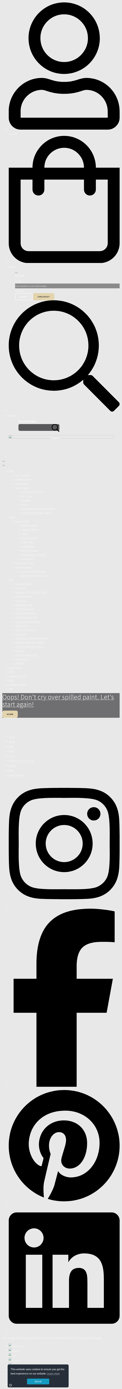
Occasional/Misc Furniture (33, 555)
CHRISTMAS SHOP (23, 596)
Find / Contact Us (23, 475)
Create (98, 1338)
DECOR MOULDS (23, 605)
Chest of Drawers (29, 538)
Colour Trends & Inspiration (33, 571)
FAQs (11, 680)
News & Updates (22, 488)
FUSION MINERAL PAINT (26, 617)
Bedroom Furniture (29, 525)
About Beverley (21, 483)
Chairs (24, 534)
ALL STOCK (20, 588)
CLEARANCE (21, 601)
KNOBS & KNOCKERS (25, 630)
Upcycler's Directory (18, 676)
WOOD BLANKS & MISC (26, 655)
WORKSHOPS (21, 659)
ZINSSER (19, 663)
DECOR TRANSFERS (24, 609)
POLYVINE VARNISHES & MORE (29, 642)
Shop (11, 580)
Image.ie (25, 504)
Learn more (53, 1373)
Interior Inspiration (23, 567)
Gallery (12, 517)
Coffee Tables (27, 542)
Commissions (27, 559)
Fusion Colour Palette (24, 563)
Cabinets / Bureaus (30, 529)
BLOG (11, 672)
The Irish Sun (27, 496)
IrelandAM (26, 500)
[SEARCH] (56, 427)
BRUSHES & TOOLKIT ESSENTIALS (31, 592)
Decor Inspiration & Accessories (35, 575)
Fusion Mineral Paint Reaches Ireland (37, 508)
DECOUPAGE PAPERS (25, 613)
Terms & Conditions (17, 684)
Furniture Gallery (22, 521)
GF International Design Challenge (36, 513)
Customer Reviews (23, 479)
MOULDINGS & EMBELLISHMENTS (31, 638)
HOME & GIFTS (22, 626)
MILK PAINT (20, 634)
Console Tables (28, 546)
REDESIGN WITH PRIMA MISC (29, 647)
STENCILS (19, 651)
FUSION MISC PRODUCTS (27, 622)
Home (11, 471)
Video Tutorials (15, 668)
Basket (24, 297)
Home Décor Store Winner (32, 492)
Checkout (43, 297)
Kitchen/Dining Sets (30, 550)
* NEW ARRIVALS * (23, 584)
